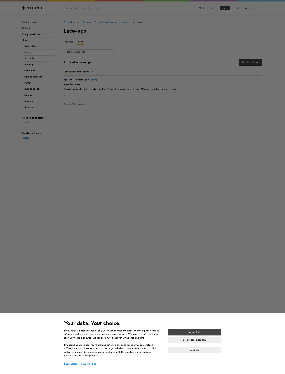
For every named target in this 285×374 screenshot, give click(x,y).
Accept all (194, 332)
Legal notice (70, 363)
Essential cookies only (194, 339)
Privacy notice (88, 363)
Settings (194, 350)
